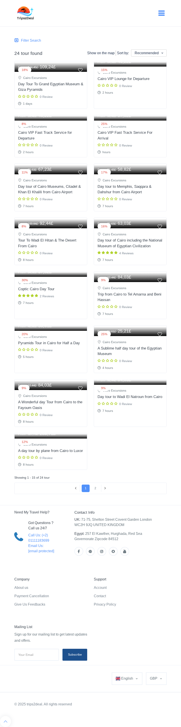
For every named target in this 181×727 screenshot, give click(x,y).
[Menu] (161, 13)
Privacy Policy (105, 604)
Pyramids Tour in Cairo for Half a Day (49, 343)
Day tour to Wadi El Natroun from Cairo (130, 397)
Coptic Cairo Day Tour (36, 289)
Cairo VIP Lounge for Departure (123, 79)
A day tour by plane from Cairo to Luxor (50, 451)
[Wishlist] (160, 70)
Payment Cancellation (31, 596)
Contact (100, 596)
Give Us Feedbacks (29, 604)
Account (100, 587)
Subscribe (75, 654)
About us (21, 587)
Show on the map (101, 53)
